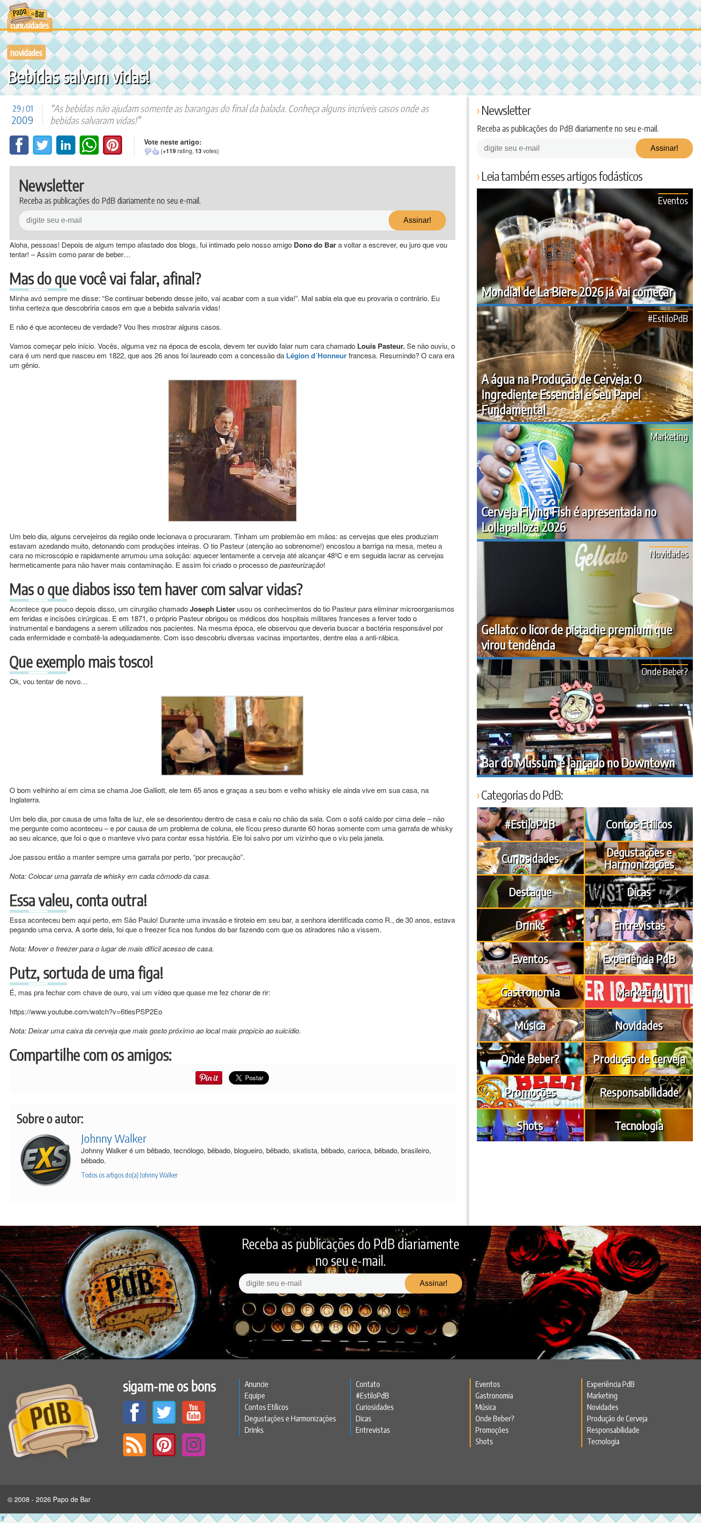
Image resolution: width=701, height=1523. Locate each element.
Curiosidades (530, 858)
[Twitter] (43, 151)
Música (530, 1025)
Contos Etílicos (639, 823)
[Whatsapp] (90, 151)
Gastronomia (530, 991)
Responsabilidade (639, 1092)
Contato (368, 1384)
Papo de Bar (27, 14)
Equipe (255, 1395)
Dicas (639, 891)
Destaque (530, 891)
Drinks (530, 925)
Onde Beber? (664, 671)
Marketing (669, 436)
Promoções (530, 1092)
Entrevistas (639, 925)
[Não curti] (148, 151)
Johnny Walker (114, 1138)
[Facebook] (20, 151)
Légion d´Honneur (316, 355)
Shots (530, 1125)
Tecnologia (639, 1125)
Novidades (26, 52)
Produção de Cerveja (639, 1058)
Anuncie (256, 1384)
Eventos (673, 200)
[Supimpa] (155, 151)
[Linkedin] (66, 151)
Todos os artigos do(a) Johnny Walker (129, 1175)
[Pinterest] (112, 151)
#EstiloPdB (668, 318)
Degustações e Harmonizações (639, 858)
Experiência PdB (639, 958)
